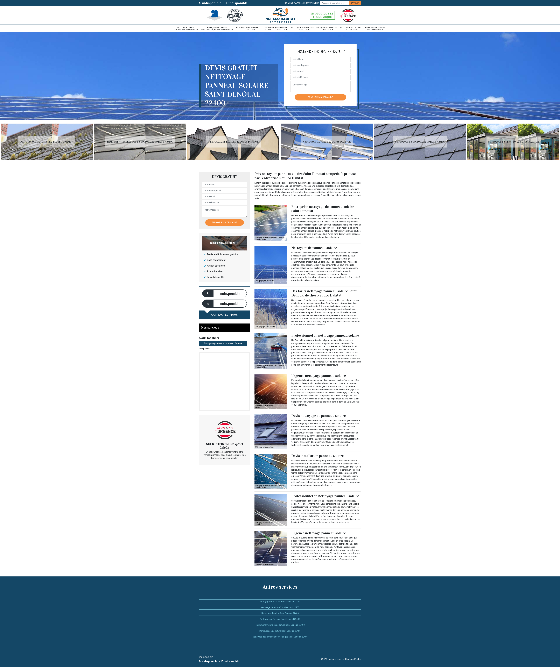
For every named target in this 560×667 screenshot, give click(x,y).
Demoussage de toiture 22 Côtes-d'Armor (247, 28)
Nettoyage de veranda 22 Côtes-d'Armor (375, 28)
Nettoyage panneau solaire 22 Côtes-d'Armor (186, 28)
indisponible (211, 3)
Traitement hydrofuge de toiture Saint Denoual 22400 (280, 625)
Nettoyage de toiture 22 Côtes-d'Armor (350, 28)
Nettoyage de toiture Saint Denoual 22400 (280, 607)
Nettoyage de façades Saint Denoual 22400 (280, 619)
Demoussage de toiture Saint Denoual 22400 (280, 631)
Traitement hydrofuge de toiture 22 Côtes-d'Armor (275, 28)
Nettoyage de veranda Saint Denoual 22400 (280, 601)
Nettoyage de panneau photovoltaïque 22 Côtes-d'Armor (217, 28)
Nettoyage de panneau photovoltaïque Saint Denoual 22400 (280, 637)
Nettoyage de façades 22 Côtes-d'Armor (302, 28)
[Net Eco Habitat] (280, 15)
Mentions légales (353, 659)
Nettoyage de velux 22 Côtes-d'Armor (326, 28)
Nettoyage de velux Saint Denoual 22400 (280, 613)
